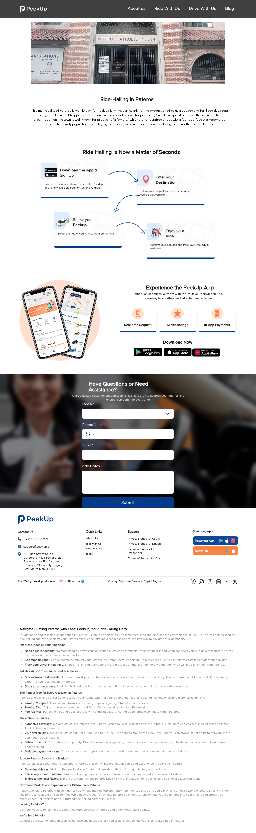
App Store (141, 790)
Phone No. (92, 424)
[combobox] (128, 414)
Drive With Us (94, 548)
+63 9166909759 (36, 539)
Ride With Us (94, 543)
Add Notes (91, 466)
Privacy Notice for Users (144, 538)
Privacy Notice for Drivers (145, 543)
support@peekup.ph (37, 546)
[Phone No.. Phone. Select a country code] (90, 434)
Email (88, 445)
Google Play (160, 790)
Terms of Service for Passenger (141, 551)
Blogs (89, 553)
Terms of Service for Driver (146, 558)
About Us (92, 538)
